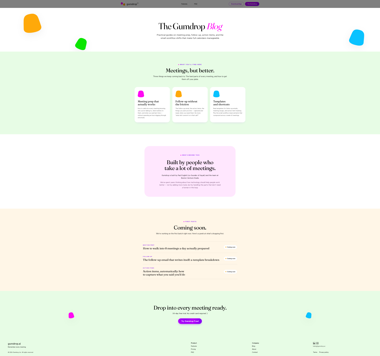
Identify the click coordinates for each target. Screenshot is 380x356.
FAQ (192, 352)
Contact (255, 352)
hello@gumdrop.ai (319, 346)
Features (194, 346)
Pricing (193, 349)
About (254, 349)
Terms (315, 352)
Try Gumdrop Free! (190, 321)
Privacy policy (324, 352)
